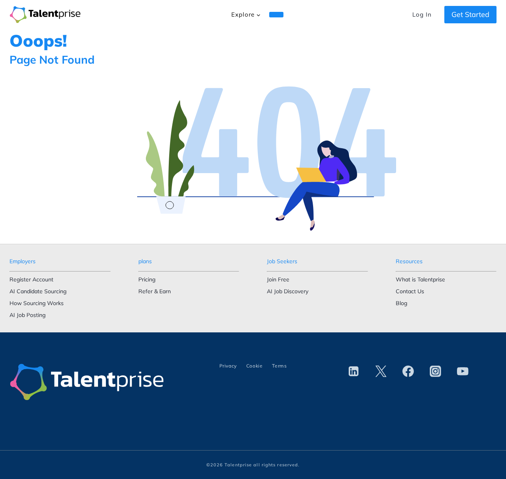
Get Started (470, 14)
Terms (279, 366)
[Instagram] (435, 371)
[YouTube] (462, 371)
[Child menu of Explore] (276, 14)
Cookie (254, 366)
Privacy (228, 366)
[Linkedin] (353, 371)
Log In (421, 14)
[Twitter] (380, 371)
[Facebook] (408, 371)
